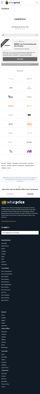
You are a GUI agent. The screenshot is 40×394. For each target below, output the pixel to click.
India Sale (4, 331)
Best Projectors (5, 290)
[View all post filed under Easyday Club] (29, 115)
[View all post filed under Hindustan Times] (11, 133)
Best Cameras (5, 298)
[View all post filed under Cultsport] (29, 142)
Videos (3, 359)
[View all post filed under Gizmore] (11, 106)
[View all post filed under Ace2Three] (11, 142)
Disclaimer (4, 381)
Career (3, 386)
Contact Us (12, 221)
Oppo (3, 256)
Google (3, 254)
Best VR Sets (5, 300)
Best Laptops (5, 279)
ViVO (2, 259)
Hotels (3, 323)
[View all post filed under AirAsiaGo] (29, 106)
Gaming (3, 318)
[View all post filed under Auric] (11, 87)
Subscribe (30, 194)
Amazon (3, 342)
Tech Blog (4, 357)
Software (3, 365)
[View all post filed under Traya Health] (29, 97)
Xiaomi (3, 248)
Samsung (4, 243)
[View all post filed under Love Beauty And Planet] (29, 133)
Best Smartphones (6, 271)
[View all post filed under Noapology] (11, 97)
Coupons (3, 334)
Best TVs (3, 292)
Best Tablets (4, 276)
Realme (3, 262)
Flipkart (3, 339)
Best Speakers (5, 295)
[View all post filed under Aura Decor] (29, 87)
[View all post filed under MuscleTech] (29, 151)
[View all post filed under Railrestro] (29, 78)
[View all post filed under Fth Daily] (11, 151)
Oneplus (3, 251)
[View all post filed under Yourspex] (11, 78)
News (2, 354)
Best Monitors (5, 282)
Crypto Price (4, 367)
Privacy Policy (5, 384)
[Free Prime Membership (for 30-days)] (7, 45)
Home (3, 315)
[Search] (37, 2)
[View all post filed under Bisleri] (11, 124)
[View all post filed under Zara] (11, 115)
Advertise (4, 221)
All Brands (4, 264)
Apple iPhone (5, 246)
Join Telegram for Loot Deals (10, 233)
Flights (3, 320)
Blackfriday (4, 347)
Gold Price (4, 326)
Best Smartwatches (6, 274)
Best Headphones (6, 284)
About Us (3, 379)
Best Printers (5, 287)
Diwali (3, 345)
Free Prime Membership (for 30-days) (25, 45)
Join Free (20, 59)
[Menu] (2, 2)
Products (4, 362)
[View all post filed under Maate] (29, 124)
